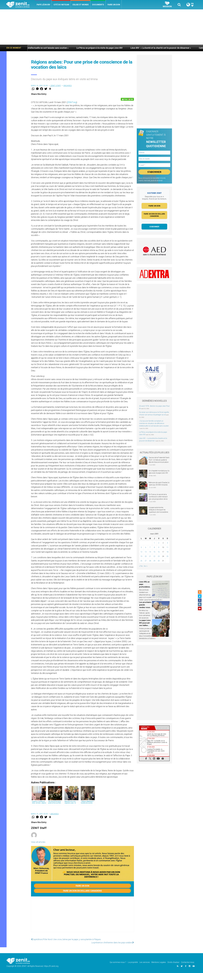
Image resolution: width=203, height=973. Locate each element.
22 (154, 556)
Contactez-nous (187, 962)
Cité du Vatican (61, 5)
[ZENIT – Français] (20, 5)
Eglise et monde (81, 5)
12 (141, 552)
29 (154, 561)
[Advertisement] (101, 27)
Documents (98, 5)
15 (154, 552)
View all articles (38, 842)
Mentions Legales (158, 962)
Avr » (145, 566)
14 (150, 552)
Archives (67, 86)
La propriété (133, 962)
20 (146, 556)
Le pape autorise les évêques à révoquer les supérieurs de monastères (158, 510)
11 (167, 547)
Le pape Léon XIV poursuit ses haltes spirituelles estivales (145, 625)
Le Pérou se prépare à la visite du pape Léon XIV (44, 48)
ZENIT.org (71, 102)
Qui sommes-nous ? (118, 962)
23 (159, 556)
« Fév (141, 566)
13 (146, 552)
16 (159, 552)
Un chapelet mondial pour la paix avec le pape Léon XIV (159, 472)
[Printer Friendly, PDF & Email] (127, 99)
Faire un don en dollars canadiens (82, 890)
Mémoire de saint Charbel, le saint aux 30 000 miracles (159, 484)
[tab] (146, 728)
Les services (144, 962)
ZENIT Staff (55, 86)
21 (150, 556)
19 (141, 556)
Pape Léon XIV (43, 5)
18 (167, 552)
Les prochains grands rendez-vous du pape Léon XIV (145, 607)
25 (167, 556)
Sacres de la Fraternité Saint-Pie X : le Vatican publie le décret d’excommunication (159, 460)
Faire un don (113, 5)
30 (159, 561)
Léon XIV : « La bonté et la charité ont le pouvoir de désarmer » (105, 48)
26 (141, 561)
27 (146, 561)
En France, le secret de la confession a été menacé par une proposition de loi (158, 496)
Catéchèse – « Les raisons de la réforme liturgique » (168, 48)
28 (150, 561)
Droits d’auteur (173, 962)
